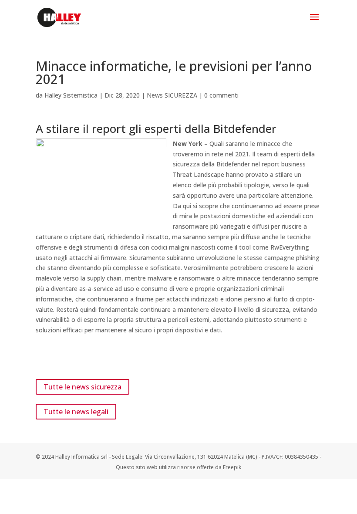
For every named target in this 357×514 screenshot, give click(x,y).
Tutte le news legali (76, 411)
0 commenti (221, 95)
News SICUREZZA (172, 95)
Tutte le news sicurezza (82, 387)
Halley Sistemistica (71, 95)
